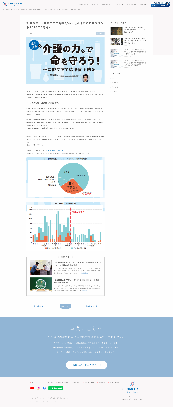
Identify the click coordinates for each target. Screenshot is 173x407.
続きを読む (84, 273)
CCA (113, 78)
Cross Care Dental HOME (11, 9)
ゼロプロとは (83, 4)
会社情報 (120, 4)
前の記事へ (41, 306)
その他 (114, 92)
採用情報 (143, 4)
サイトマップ (43, 398)
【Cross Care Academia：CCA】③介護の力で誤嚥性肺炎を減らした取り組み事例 (135, 63)
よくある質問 (131, 4)
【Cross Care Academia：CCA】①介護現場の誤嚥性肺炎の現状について (135, 52)
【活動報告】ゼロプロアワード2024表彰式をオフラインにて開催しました (135, 30)
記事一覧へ (65, 306)
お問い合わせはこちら (85, 365)
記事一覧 (95, 4)
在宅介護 (115, 87)
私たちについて (107, 4)
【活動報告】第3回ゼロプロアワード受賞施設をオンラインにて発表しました (135, 41)
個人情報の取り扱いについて (59, 398)
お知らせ (33, 398)
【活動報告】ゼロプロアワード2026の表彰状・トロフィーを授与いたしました (77, 263)
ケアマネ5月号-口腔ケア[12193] (57, 150)
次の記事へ (90, 306)
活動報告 (100, 33)
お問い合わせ (114, 383)
